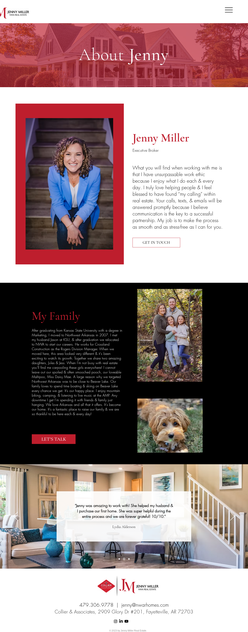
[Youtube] (126, 621)
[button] (229, 10)
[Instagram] (115, 621)
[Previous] (15, 516)
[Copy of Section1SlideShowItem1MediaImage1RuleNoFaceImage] (119, 559)
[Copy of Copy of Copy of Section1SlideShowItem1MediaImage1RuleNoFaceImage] (129, 559)
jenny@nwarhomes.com (145, 605)
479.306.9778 (96, 605)
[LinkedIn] (121, 621)
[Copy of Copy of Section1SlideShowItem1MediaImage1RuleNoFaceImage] (124, 559)
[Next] (232, 516)
